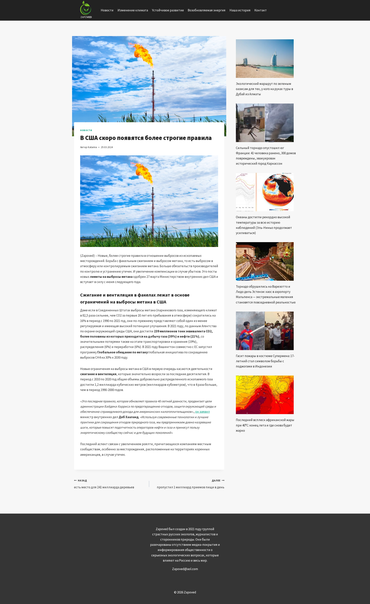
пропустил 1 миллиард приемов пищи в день (190, 484)
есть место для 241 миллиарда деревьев (104, 484)
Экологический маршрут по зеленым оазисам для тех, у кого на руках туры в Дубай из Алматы (264, 89)
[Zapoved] (85, 10)
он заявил (202, 411)
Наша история (240, 10)
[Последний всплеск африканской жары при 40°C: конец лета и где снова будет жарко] (266, 395)
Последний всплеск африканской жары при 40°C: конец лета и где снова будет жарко (265, 425)
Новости (107, 10)
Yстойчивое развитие (168, 10)
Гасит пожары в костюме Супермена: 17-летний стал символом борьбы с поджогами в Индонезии (265, 361)
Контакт (260, 10)
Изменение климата (133, 10)
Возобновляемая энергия (206, 10)
